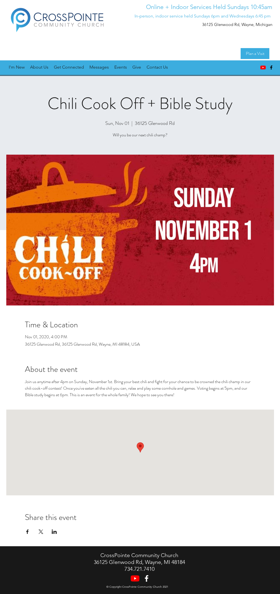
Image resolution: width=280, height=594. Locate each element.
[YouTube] (263, 67)
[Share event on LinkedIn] (54, 532)
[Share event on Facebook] (27, 532)
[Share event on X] (40, 532)
